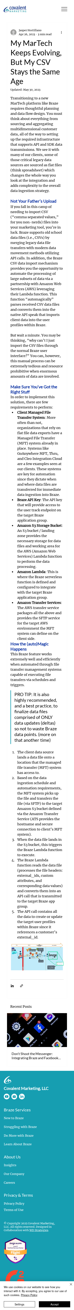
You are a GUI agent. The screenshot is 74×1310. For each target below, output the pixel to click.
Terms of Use (14, 1210)
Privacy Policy (14, 1203)
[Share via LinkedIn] (12, 986)
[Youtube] (6, 1096)
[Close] (68, 1286)
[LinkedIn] (22, 1096)
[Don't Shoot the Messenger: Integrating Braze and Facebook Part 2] (37, 1030)
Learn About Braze (18, 1144)
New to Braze (14, 1118)
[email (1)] (14, 1096)
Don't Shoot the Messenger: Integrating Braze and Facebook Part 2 (35, 1056)
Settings (19, 1304)
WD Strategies (38, 1230)
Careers (9, 1183)
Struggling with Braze (20, 1127)
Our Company (14, 1174)
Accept (54, 1304)
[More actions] (61, 32)
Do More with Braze (19, 1135)
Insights (10, 1165)
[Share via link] (21, 986)
